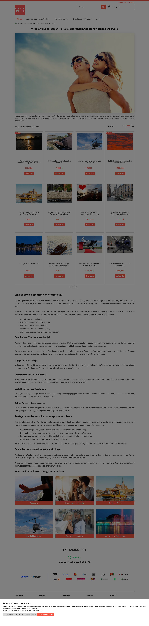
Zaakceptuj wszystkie (46, 614)
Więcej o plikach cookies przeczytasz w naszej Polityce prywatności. (22, 610)
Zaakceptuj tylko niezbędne (14, 614)
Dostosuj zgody (31, 614)
